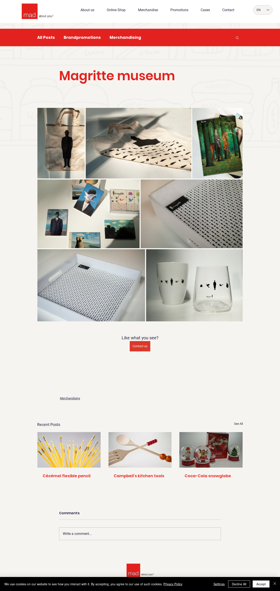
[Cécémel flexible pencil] (69, 450)
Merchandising (125, 37)
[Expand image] (61, 143)
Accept (261, 584)
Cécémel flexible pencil (67, 476)
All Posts (46, 37)
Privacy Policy (172, 584)
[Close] (274, 583)
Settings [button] (219, 584)
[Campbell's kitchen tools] (140, 450)
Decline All (239, 584)
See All (238, 423)
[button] (237, 37)
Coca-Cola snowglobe (208, 476)
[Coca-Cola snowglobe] (211, 450)
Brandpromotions (82, 37)
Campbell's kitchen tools (139, 476)
